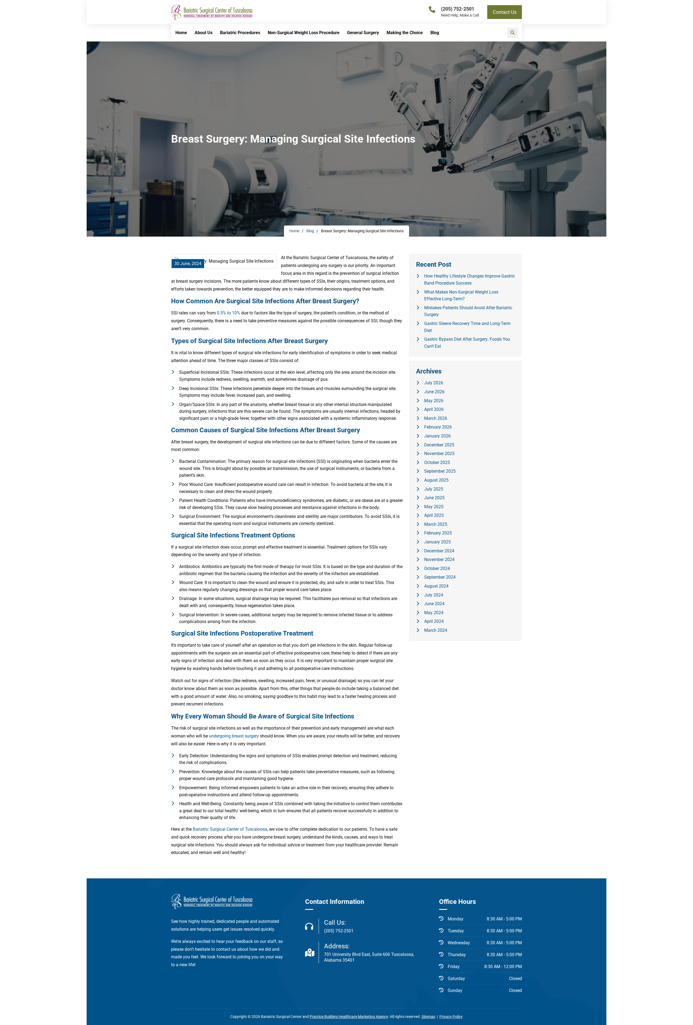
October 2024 (437, 568)
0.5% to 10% (228, 312)
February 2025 (438, 533)
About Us (204, 32)
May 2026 (433, 400)
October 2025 (437, 462)
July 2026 (433, 382)
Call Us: (339, 926)
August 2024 (436, 586)
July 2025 (433, 489)
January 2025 (437, 541)
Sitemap (428, 1016)
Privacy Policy (451, 1016)
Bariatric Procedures (240, 32)
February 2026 (438, 427)
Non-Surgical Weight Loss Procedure (303, 32)
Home (181, 32)
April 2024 (434, 621)
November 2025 (439, 453)
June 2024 (434, 603)
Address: (369, 952)
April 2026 (434, 409)
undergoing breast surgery (234, 736)
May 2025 (433, 506)
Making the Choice (405, 32)
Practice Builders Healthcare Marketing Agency (349, 1016)
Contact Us (505, 12)
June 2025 (434, 497)
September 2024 (440, 577)
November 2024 (439, 559)
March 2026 (435, 418)
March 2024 (435, 630)
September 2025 (440, 471)
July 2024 (433, 595)
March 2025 (435, 524)
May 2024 (433, 612)
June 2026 (434, 391)
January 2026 (437, 436)
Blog (434, 32)
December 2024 (439, 550)
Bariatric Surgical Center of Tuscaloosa (230, 829)
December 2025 (439, 444)
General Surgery (363, 32)
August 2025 (436, 480)
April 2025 (434, 515)
